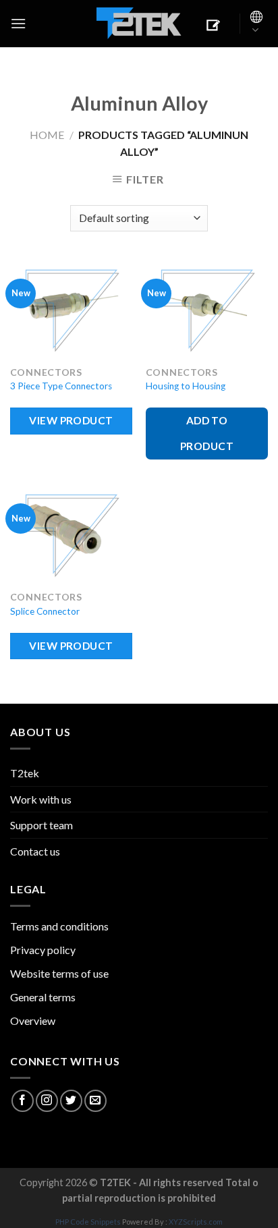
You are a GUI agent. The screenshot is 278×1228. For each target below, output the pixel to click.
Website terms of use (59, 973)
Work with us (41, 799)
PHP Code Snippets (88, 1221)
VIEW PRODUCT (71, 420)
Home (47, 134)
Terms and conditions (59, 926)
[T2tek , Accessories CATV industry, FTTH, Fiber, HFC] (139, 23)
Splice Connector (45, 611)
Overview (32, 1020)
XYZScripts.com (196, 1221)
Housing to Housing (185, 386)
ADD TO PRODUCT (206, 432)
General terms (43, 996)
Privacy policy (43, 949)
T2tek (24, 772)
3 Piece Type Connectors (61, 386)
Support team (41, 824)
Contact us (35, 851)
